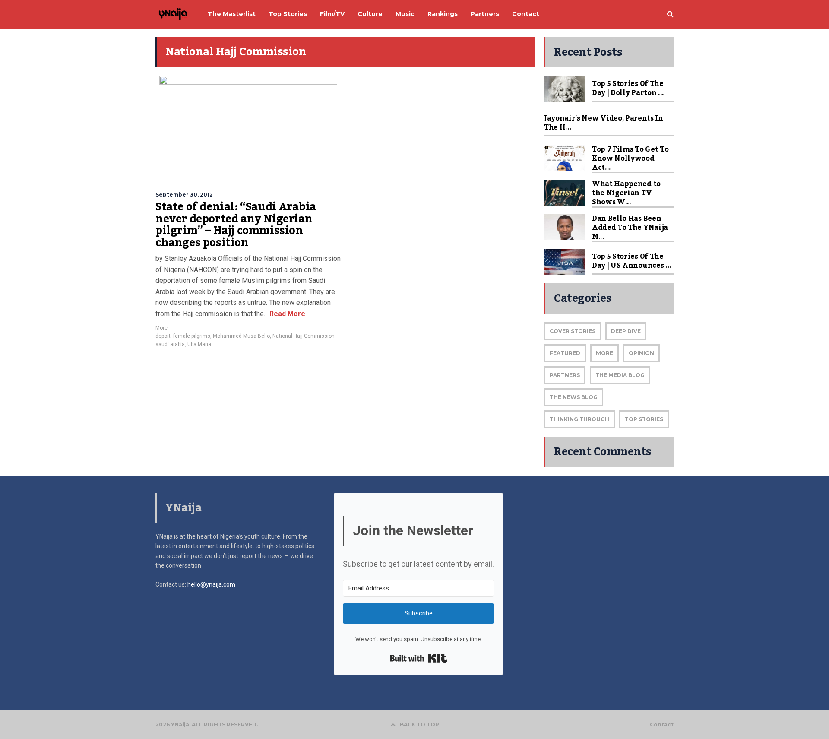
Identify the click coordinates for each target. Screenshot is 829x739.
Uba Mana (199, 344)
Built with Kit (418, 658)
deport (163, 336)
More (161, 328)
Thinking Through (579, 419)
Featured (565, 353)
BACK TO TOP (419, 724)
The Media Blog (620, 375)
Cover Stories (572, 331)
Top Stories (644, 419)
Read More (286, 314)
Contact (662, 725)
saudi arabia (170, 344)
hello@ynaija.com (211, 584)
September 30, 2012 (184, 194)
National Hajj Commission (303, 336)
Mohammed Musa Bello (241, 336)
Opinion (641, 353)
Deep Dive (626, 331)
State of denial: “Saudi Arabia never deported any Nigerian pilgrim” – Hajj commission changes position (235, 225)
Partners (565, 375)
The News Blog (574, 397)
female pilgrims (191, 336)
